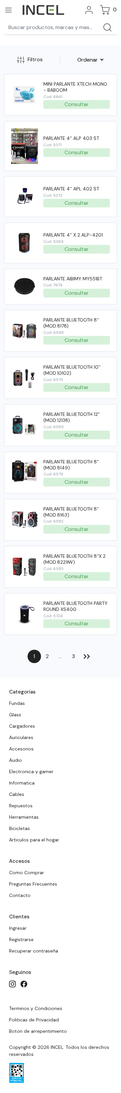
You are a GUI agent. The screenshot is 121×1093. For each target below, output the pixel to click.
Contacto (20, 895)
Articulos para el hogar (34, 840)
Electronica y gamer (31, 771)
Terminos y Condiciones (35, 1008)
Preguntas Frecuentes (33, 884)
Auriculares (21, 737)
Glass (15, 715)
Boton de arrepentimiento (38, 1031)
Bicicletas (19, 828)
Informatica (22, 783)
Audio (15, 760)
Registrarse (21, 939)
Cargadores (22, 726)
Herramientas (24, 817)
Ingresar (18, 928)
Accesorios (21, 749)
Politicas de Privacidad (34, 1020)
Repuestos (21, 806)
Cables (16, 794)
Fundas (17, 703)
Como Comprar (26, 873)
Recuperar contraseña (33, 951)
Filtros (35, 59)
